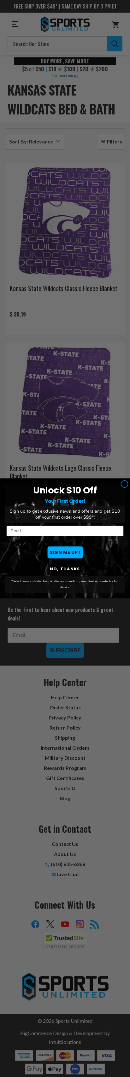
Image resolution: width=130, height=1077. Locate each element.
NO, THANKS (65, 569)
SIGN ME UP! (65, 552)
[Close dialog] (124, 484)
